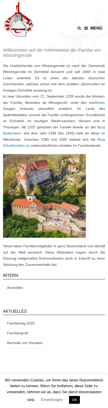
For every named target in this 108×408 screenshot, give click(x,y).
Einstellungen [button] (52, 399)
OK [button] (74, 400)
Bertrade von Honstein (25, 343)
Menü (96, 28)
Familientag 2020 (21, 323)
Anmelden (15, 288)
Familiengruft (17, 333)
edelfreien (97, 103)
